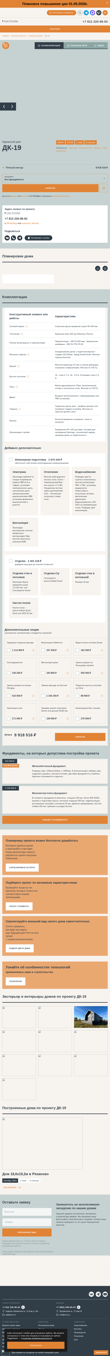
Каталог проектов (19, 36)
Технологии (78, 1336)
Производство (80, 1333)
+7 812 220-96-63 (95, 21)
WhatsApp (11, 223)
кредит (14, 196)
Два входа (73, 148)
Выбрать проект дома (11, 1325)
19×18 (70, 142)
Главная (5, 36)
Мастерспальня (85, 148)
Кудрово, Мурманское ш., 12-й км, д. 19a (22, 1311)
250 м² (61, 142)
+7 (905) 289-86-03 (66, 1307)
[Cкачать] (97, 268)
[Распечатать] (105, 268)
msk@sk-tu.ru (64, 1315)
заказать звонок (30, 223)
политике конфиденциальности (37, 1338)
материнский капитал (60, 196)
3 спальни (90, 142)
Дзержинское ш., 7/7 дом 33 (71, 1311)
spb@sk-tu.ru (11, 1315)
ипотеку (24, 196)
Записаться (101, 1352)
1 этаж (79, 142)
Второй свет (61, 151)
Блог (76, 1340)
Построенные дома (46, 1325)
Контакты (78, 1329)
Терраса (97, 148)
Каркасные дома (35, 36)
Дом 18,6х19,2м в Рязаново (25, 1174)
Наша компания (80, 1325)
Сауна (104, 148)
